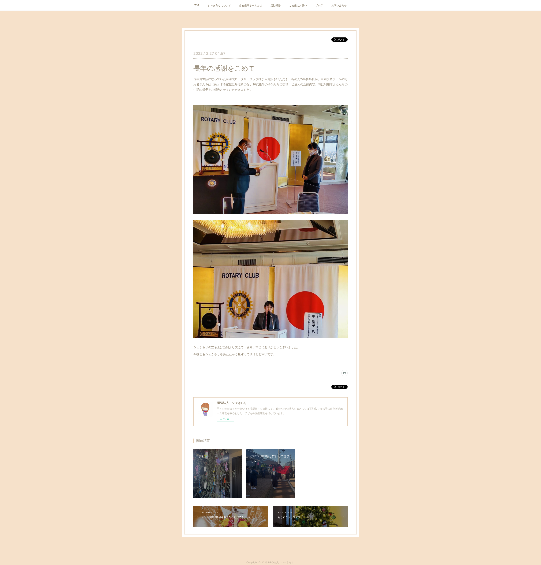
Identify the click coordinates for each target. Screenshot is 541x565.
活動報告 (275, 5)
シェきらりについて (219, 5)
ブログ (319, 5)
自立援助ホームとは (250, 5)
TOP (196, 5)
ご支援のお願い (298, 5)
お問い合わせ (339, 5)
